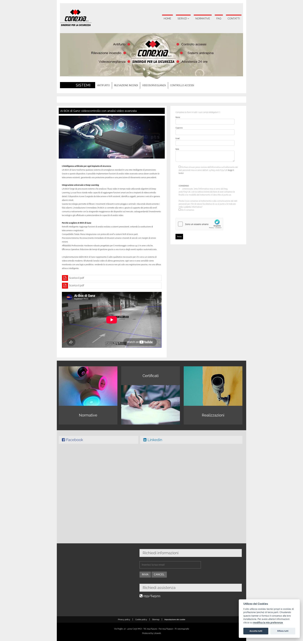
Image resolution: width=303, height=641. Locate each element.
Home (167, 18)
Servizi (182, 18)
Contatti (234, 18)
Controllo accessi (182, 85)
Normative (202, 18)
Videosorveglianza (154, 85)
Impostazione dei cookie (174, 619)
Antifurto (103, 85)
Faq (218, 18)
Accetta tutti (256, 631)
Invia (179, 236)
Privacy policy (124, 619)
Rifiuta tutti (282, 631)
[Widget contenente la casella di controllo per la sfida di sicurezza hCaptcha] (199, 224)
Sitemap (155, 619)
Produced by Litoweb (151, 633)
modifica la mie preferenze (268, 622)
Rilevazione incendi (126, 85)
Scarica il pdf (76, 277)
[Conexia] (76, 25)
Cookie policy (141, 619)
